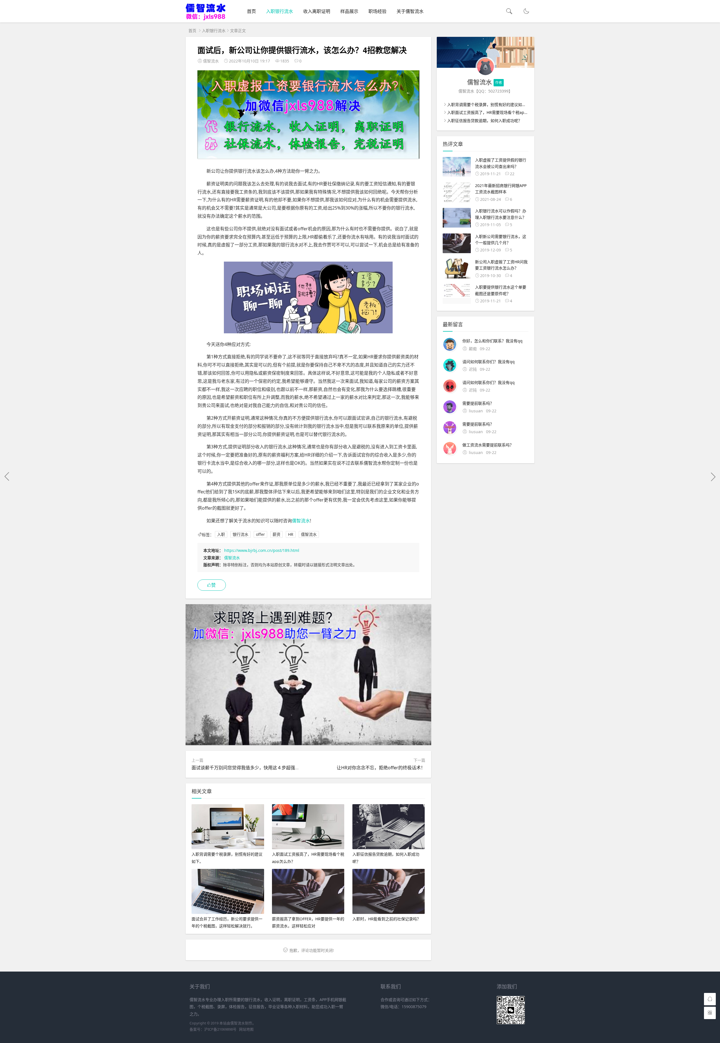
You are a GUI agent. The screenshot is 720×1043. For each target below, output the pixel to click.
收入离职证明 (316, 11)
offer (260, 534)
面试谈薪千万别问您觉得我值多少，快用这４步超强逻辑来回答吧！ (259, 768)
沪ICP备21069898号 (220, 1029)
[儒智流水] (206, 19)
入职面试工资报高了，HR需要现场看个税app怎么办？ (495, 112)
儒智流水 (301, 521)
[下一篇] (713, 476)
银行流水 (240, 534)
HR (290, 534)
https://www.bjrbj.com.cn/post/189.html (261, 550)
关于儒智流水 (410, 11)
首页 (251, 11)
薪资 (276, 534)
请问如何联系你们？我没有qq (488, 361)
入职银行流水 (279, 11)
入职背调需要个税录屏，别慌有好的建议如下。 (488, 104)
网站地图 (246, 1029)
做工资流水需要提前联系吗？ (488, 445)
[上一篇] (7, 476)
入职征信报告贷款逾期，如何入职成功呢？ (484, 120)
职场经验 (377, 11)
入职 (221, 534)
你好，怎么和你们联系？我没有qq (492, 340)
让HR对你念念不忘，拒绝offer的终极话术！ (381, 768)
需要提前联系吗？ (478, 403)
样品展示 (349, 11)
